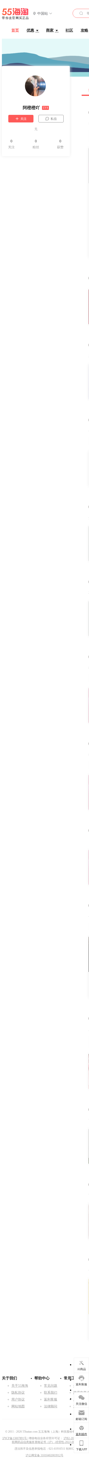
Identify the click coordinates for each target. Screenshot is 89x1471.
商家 (50, 30)
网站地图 (18, 1406)
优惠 (30, 30)
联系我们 (50, 1392)
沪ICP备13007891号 (15, 1438)
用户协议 (18, 1399)
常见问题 (50, 1385)
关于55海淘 (19, 1385)
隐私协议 (18, 1392)
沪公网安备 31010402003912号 (44, 1455)
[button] (42, 13)
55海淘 (15, 13)
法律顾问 (50, 1406)
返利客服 (50, 1399)
